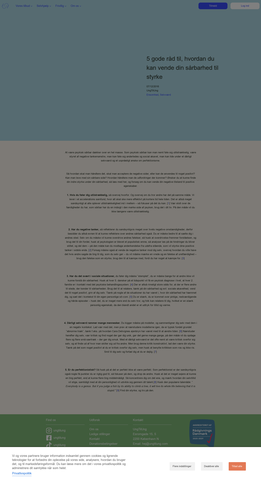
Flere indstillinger (182, 466)
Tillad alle (237, 466)
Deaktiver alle (211, 466)
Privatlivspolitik (22, 473)
